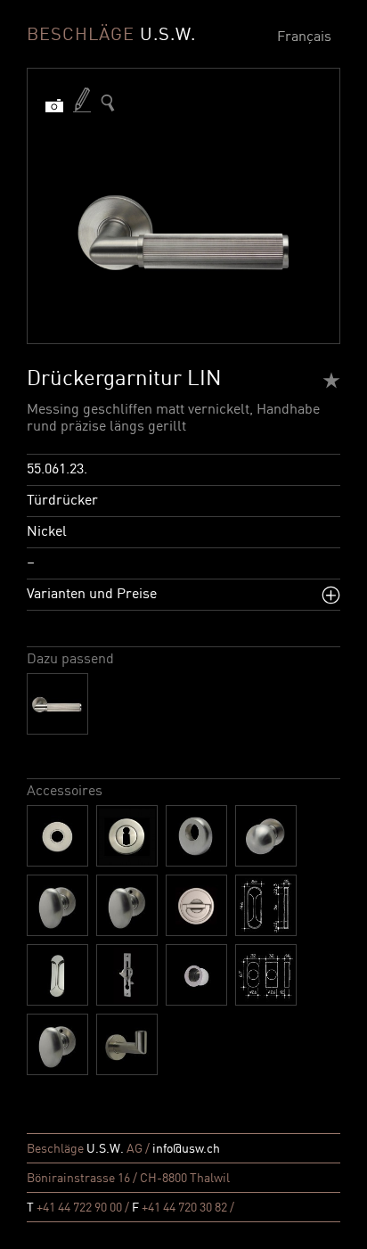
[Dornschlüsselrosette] (266, 975)
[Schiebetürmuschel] (266, 905)
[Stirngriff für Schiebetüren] (127, 975)
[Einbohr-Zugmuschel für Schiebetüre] (196, 975)
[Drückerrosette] (57, 836)
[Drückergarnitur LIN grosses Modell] (57, 704)
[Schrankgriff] (57, 1044)
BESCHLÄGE (111, 36)
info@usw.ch (186, 1149)
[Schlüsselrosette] (127, 836)
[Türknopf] (266, 836)
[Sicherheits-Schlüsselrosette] (196, 836)
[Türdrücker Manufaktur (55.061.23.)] (108, 103)
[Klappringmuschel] (196, 905)
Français (304, 37)
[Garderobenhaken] (127, 1044)
